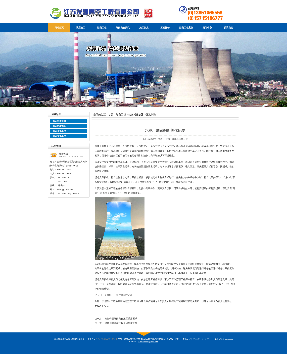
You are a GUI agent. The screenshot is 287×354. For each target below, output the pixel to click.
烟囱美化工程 (59, 136)
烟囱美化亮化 (123, 27)
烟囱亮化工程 (59, 131)
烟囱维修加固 (59, 121)
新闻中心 (207, 27)
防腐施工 (80, 27)
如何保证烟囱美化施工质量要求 (121, 318)
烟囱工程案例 (186, 27)
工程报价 (165, 27)
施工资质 (144, 27)
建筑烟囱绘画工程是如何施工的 (121, 323)
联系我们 (228, 27)
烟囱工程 (101, 27)
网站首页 (59, 27)
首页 (110, 114)
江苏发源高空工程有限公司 (108, 13)
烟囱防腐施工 (59, 126)
